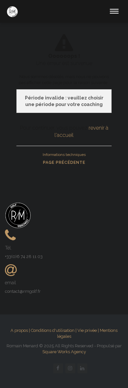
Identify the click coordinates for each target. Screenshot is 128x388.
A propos (19, 330)
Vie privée (87, 330)
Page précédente (64, 162)
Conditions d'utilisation (53, 330)
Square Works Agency (64, 351)
